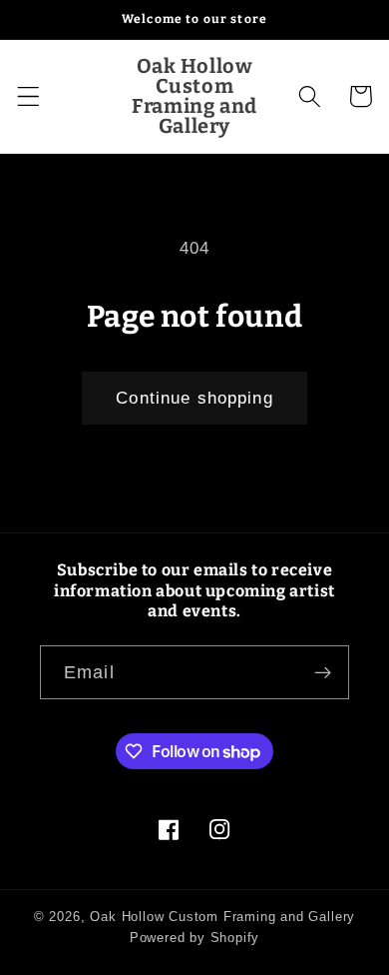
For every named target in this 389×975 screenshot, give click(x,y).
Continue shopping (194, 398)
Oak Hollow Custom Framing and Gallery (222, 917)
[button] (28, 96)
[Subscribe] (322, 672)
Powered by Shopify (195, 938)
